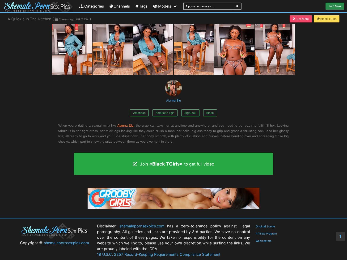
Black (210, 113)
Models (164, 6)
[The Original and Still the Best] (173, 207)
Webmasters (263, 241)
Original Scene (265, 226)
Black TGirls (328, 19)
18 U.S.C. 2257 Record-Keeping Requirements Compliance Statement (158, 254)
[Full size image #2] (153, 49)
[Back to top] (340, 236)
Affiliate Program (266, 233)
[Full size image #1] (113, 49)
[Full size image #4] (234, 49)
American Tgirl (165, 113)
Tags (143, 6)
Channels (122, 6)
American (139, 113)
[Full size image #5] (275, 49)
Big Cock (190, 113)
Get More (302, 19)
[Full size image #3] (194, 49)
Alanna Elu (173, 100)
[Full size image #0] (72, 49)
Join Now (335, 6)
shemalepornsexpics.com (66, 242)
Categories (94, 6)
